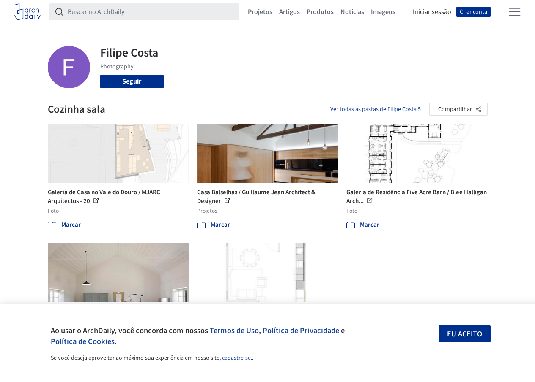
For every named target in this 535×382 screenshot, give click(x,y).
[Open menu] (514, 12)
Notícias (352, 11)
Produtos (320, 11)
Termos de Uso (234, 330)
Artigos (289, 11)
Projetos (260, 11)
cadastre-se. (237, 358)
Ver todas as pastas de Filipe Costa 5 (375, 109)
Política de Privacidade (301, 330)
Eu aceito (464, 334)
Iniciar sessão (432, 11)
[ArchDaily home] (27, 11)
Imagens (383, 11)
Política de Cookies (83, 341)
